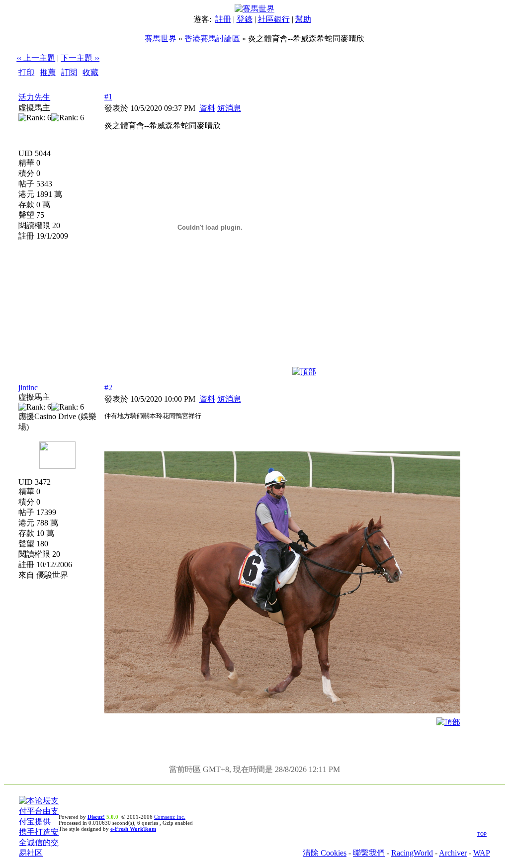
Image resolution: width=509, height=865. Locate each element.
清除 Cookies (324, 853)
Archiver (453, 853)
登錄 (245, 19)
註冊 (223, 19)
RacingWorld (412, 853)
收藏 (90, 72)
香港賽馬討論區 (212, 38)
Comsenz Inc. (169, 817)
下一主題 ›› (80, 58)
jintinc (28, 387)
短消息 (229, 108)
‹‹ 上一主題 (35, 58)
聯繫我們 (369, 853)
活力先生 (34, 97)
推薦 (48, 72)
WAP (481, 853)
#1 (108, 96)
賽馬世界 (161, 38)
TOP (482, 834)
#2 (108, 387)
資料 (207, 108)
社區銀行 (274, 19)
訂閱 (69, 72)
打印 (26, 72)
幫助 (303, 19)
